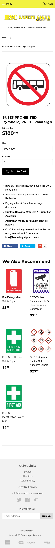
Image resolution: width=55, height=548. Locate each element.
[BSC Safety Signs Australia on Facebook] (27, 501)
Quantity (6, 156)
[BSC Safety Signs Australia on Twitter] (19, 501)
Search (27, 471)
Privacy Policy (26, 531)
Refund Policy (27, 480)
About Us (27, 476)
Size (4, 143)
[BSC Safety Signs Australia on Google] (35, 501)
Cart (50, 3)
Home (4, 38)
